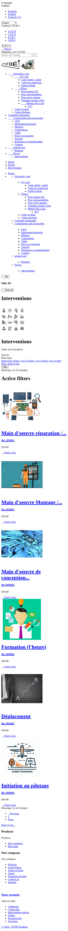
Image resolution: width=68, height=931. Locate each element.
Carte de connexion (31, 82)
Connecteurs (21, 129)
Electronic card (18, 73)
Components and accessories (25, 118)
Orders (11, 915)
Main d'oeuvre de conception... (21, 577)
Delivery (12, 864)
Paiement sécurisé (17, 876)
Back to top (8, 825)
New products (15, 843)
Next (11, 819)
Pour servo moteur (30, 97)
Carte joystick (22, 109)
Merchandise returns (18, 912)
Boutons (19, 150)
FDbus (21, 88)
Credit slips (14, 909)
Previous (13, 813)
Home (11, 173)
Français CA (14, 17)
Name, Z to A (35, 360)
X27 (30, 106)
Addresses (13, 906)
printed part (16, 147)
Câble (18, 132)
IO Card (21, 76)
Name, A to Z (20, 360)
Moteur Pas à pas (32, 103)
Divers (14, 153)
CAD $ (12, 34)
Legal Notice (14, 867)
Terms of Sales (15, 870)
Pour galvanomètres (31, 94)
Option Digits (28, 85)
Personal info (15, 918)
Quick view (8, 452)
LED (17, 121)
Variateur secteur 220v (32, 100)
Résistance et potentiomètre (29, 141)
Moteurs (19, 127)
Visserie (19, 138)
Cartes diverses (22, 112)
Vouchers (13, 921)
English (12, 14)
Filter (5, 367)
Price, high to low (10, 363)
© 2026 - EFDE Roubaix (14, 926)
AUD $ (12, 31)
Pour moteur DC (29, 91)
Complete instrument (19, 115)
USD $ (11, 40)
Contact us (13, 879)
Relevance (7, 360)
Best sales (13, 846)
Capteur (19, 144)
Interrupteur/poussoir (25, 124)
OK (5, 276)
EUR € (11, 37)
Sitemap (12, 882)
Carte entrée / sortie (31, 79)
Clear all (8, 290)
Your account (10, 894)
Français (12, 11)
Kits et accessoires (24, 135)
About (11, 873)
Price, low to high (52, 360)
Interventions (21, 156)
